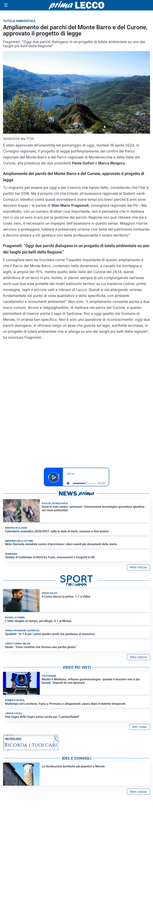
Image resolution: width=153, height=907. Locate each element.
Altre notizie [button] (138, 567)
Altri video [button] (139, 727)
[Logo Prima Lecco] (76, 5)
